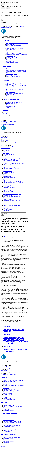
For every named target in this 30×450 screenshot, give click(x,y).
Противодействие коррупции (13, 52)
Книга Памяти (10, 61)
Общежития (9, 72)
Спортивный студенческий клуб (14, 89)
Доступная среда (10, 56)
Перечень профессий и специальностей (16, 70)
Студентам (6, 153)
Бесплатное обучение (11, 106)
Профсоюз (9, 50)
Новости (8, 47)
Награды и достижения (12, 59)
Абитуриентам (7, 151)
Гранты (2, 444)
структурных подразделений (8, 121)
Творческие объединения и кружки (15, 86)
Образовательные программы (13, 45)
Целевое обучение (10, 94)
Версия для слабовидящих (7, 124)
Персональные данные (12, 62)
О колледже (6, 150)
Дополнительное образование (10, 154)
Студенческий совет (11, 88)
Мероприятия (9, 95)
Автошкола (9, 107)
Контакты (5, 110)
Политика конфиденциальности (9, 368)
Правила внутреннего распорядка (14, 83)
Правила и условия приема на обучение (16, 71)
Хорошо (8, 8)
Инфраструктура (10, 49)
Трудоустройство (10, 92)
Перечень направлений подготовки (15, 102)
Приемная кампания (11, 68)
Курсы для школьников (12, 104)
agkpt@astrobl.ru (5, 113)
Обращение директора (12, 44)
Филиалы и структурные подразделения (16, 48)
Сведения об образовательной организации (17, 43)
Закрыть (3, 3)
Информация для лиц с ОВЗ (13, 76)
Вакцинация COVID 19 (12, 57)
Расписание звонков (11, 84)
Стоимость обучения (11, 74)
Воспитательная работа (12, 90)
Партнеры (8, 58)
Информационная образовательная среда (16, 54)
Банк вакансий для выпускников (14, 93)
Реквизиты (9, 75)
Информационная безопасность (14, 53)
